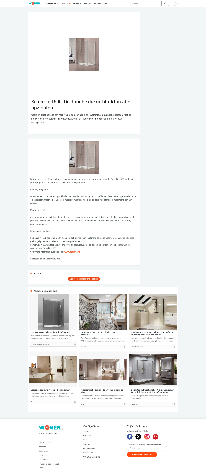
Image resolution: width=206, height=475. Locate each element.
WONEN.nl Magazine (91, 457)
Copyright (43, 455)
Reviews (87, 3)
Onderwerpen (50, 3)
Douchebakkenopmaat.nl (41, 344)
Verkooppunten (100, 3)
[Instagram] (147, 437)
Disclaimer (43, 460)
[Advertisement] (160, 29)
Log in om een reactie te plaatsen (84, 279)
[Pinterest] (155, 437)
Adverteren (43, 451)
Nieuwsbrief (88, 452)
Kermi (84, 347)
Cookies (42, 468)
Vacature (42, 447)
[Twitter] (138, 437)
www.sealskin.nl (72, 252)
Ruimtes (65, 3)
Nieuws (86, 431)
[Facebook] (130, 437)
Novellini (135, 404)
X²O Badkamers (137, 347)
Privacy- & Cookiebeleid (49, 464)
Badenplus (36, 402)
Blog (85, 440)
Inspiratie (77, 3)
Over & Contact (45, 442)
